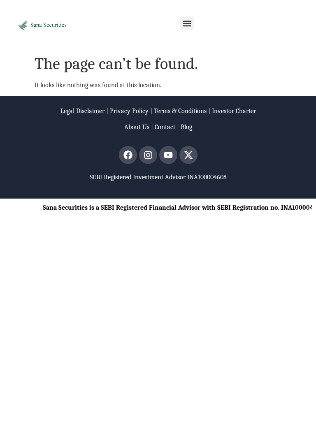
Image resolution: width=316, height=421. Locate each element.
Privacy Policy (129, 111)
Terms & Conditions (180, 111)
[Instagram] (148, 155)
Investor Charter (234, 111)
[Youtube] (168, 155)
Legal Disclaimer (82, 111)
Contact (165, 127)
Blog (186, 127)
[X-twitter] (188, 155)
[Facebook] (128, 155)
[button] (187, 23)
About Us (136, 127)
